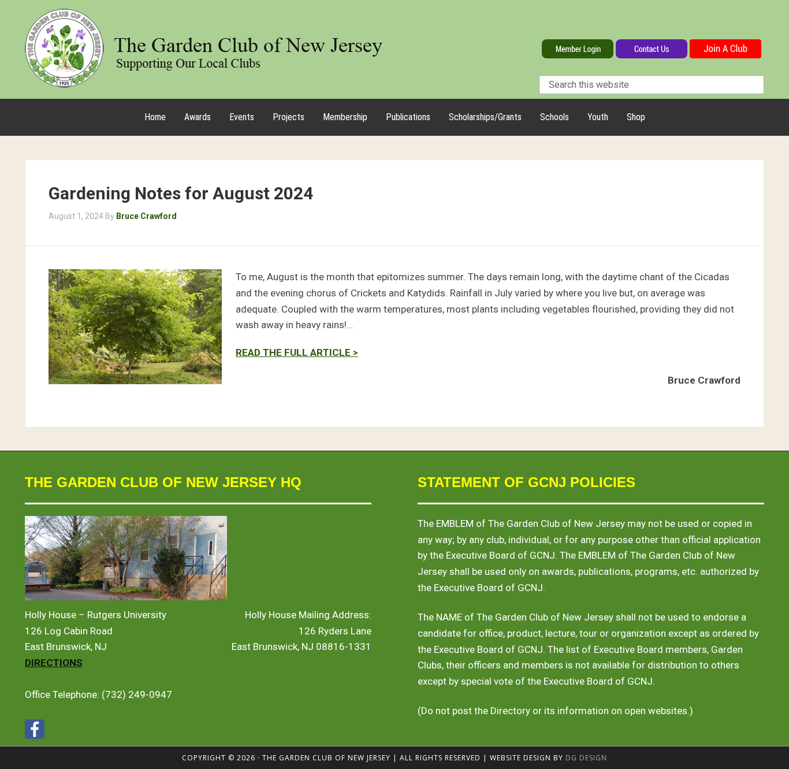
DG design (586, 758)
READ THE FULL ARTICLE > (297, 352)
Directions (54, 662)
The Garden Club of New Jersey (204, 48)
